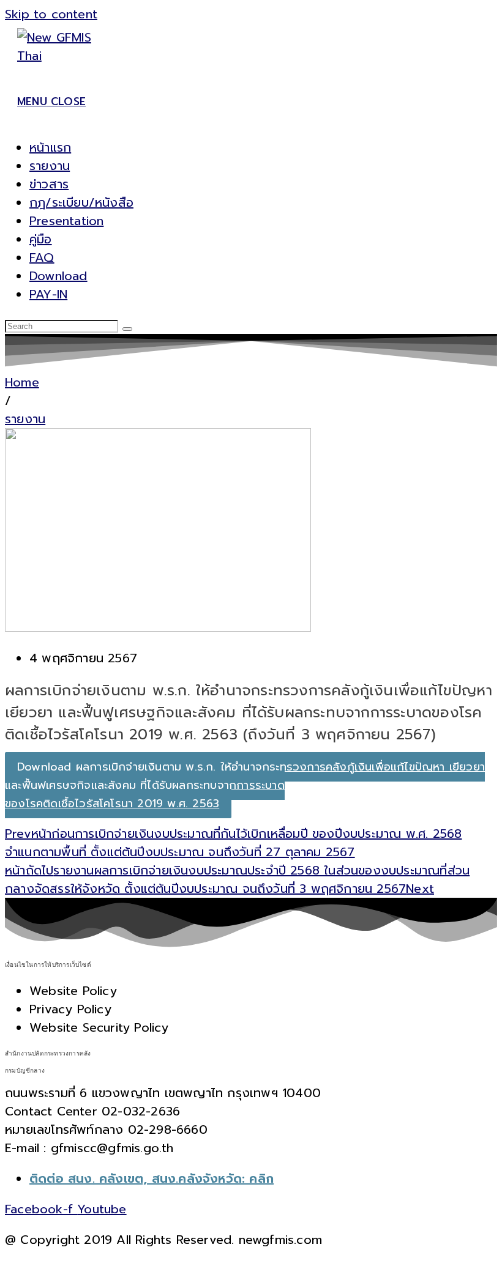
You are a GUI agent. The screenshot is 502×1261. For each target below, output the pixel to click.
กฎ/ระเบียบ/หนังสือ (81, 202)
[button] (8, 400)
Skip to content (51, 14)
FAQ (41, 257)
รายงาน (49, 166)
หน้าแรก (50, 147)
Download (58, 276)
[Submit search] (127, 329)
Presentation (66, 221)
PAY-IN (48, 294)
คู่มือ (40, 239)
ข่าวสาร (49, 184)
